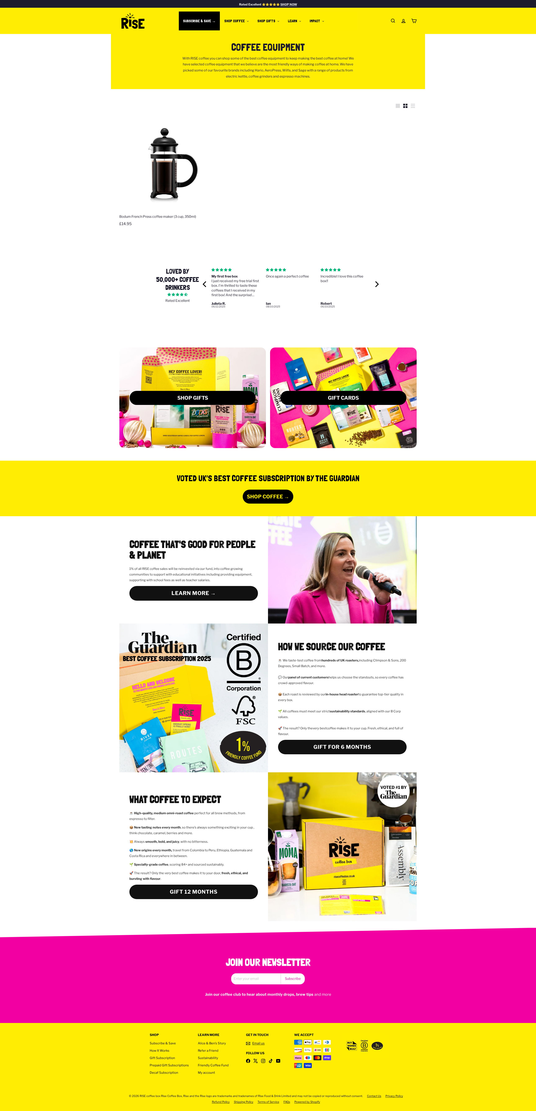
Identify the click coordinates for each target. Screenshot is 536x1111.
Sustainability (208, 1058)
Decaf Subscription (164, 1073)
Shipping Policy (243, 1101)
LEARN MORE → (193, 593)
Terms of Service (268, 1101)
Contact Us (374, 1096)
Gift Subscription (162, 1058)
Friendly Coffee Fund (213, 1065)
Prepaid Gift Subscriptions (169, 1065)
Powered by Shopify (307, 1101)
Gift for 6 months (342, 747)
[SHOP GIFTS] (192, 397)
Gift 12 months (194, 892)
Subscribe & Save (163, 1043)
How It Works (159, 1051)
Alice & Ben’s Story (212, 1043)
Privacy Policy (394, 1096)
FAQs (286, 1101)
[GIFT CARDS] (343, 397)
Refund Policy (221, 1101)
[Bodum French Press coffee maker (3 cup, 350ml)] (167, 171)
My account (206, 1073)
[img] (177, 295)
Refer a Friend (208, 1051)
